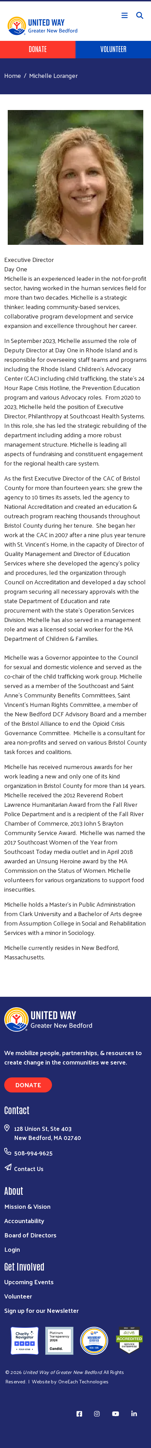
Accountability (24, 1220)
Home (12, 75)
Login (12, 1249)
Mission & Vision (27, 1206)
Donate (38, 48)
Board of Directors (30, 1234)
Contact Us (29, 1168)
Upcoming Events (29, 1281)
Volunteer (113, 48)
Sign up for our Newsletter (41, 1310)
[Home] (75, 0)
